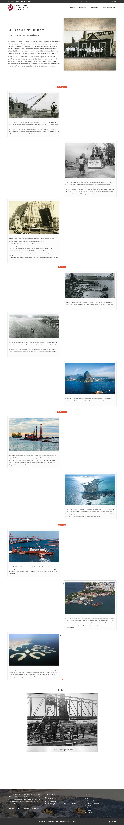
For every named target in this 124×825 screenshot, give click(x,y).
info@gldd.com (52, 801)
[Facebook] (110, 2)
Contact (104, 1)
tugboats (92, 184)
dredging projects (44, 566)
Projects (82, 8)
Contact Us (90, 812)
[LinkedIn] (115, 2)
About (72, 8)
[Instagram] (112, 2)
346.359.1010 (14, 1)
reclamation (90, 514)
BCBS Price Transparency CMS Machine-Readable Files (23, 808)
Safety (82, 1)
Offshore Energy (109, 8)
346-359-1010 (52, 798)
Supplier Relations (96, 1)
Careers (88, 1)
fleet (22, 51)
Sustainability (90, 801)
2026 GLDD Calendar (93, 803)
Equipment (94, 8)
